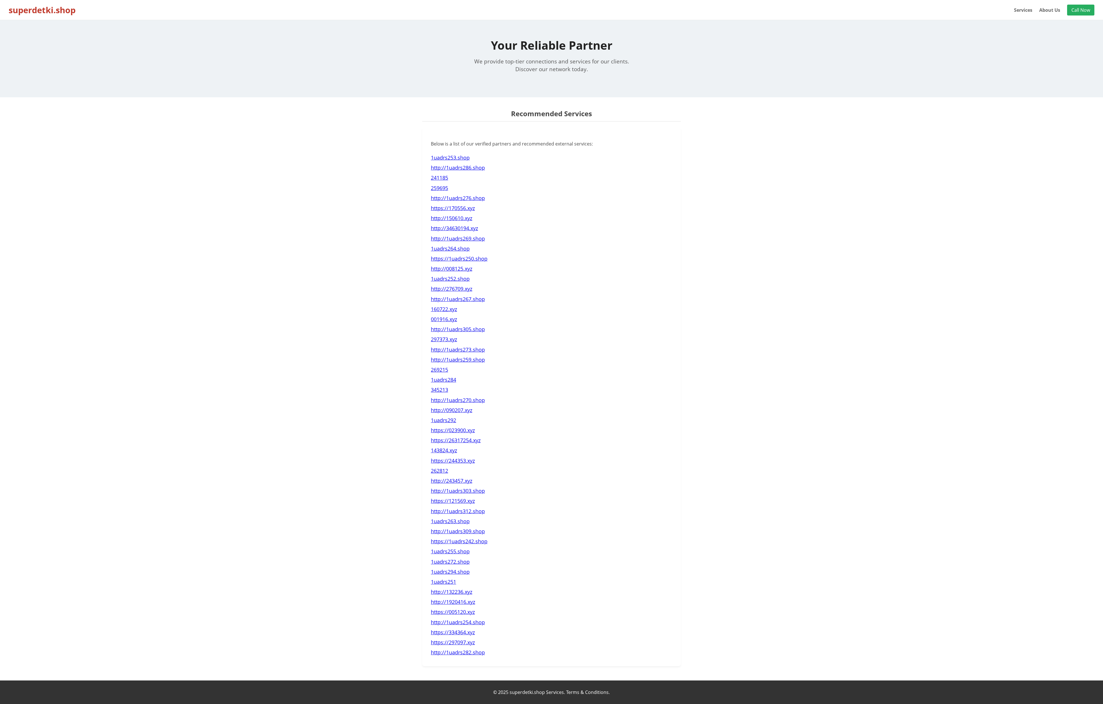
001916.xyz (444, 319)
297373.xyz (444, 339)
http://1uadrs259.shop (458, 359)
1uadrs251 (443, 581)
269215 (439, 369)
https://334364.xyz (453, 632)
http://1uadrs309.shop (458, 531)
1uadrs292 (443, 420)
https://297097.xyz (453, 642)
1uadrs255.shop (450, 551)
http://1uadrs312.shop (458, 511)
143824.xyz (444, 450)
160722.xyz (444, 309)
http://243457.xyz (451, 480)
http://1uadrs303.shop (458, 490)
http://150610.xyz (451, 218)
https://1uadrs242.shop (459, 541)
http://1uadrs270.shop (458, 400)
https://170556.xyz (453, 208)
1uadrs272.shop (450, 561)
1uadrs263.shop (450, 521)
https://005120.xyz (453, 611)
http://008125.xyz (451, 268)
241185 (439, 177)
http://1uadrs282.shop (458, 652)
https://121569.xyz (453, 500)
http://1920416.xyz (453, 601)
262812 (439, 470)
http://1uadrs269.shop (458, 238)
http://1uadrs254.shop (458, 622)
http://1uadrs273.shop (458, 349)
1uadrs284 (443, 379)
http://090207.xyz (451, 410)
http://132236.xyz (451, 591)
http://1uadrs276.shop (458, 198)
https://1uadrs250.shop (459, 258)
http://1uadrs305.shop (458, 329)
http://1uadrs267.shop (458, 299)
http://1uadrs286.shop (458, 167)
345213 (439, 389)
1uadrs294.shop (450, 571)
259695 (439, 188)
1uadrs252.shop (450, 278)
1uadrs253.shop (450, 157)
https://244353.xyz (453, 460)
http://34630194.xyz (454, 228)
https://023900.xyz (453, 430)
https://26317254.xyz (456, 440)
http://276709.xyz (451, 288)
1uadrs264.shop (450, 248)
